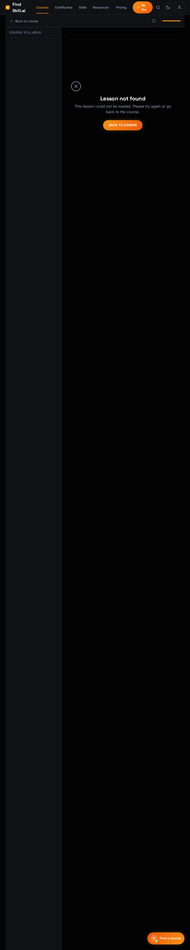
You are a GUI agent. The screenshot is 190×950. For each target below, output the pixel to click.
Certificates (63, 7)
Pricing (121, 7)
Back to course (123, 125)
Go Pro (141, 7)
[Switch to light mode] (168, 7)
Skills (82, 7)
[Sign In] (179, 7)
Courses (42, 7)
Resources (101, 7)
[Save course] (154, 21)
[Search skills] (158, 7)
